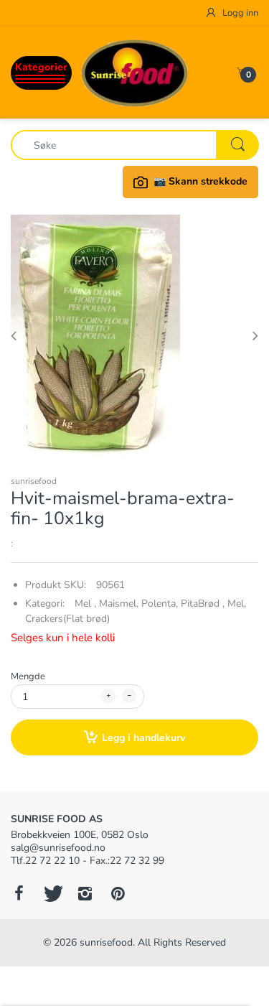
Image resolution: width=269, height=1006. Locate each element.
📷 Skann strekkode (200, 181)
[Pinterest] (118, 893)
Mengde (28, 676)
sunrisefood (34, 481)
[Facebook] (19, 893)
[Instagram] (85, 893)
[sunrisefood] (135, 72)
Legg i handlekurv (143, 738)
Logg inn (239, 12)
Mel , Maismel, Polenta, (126, 603)
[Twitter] (52, 893)
